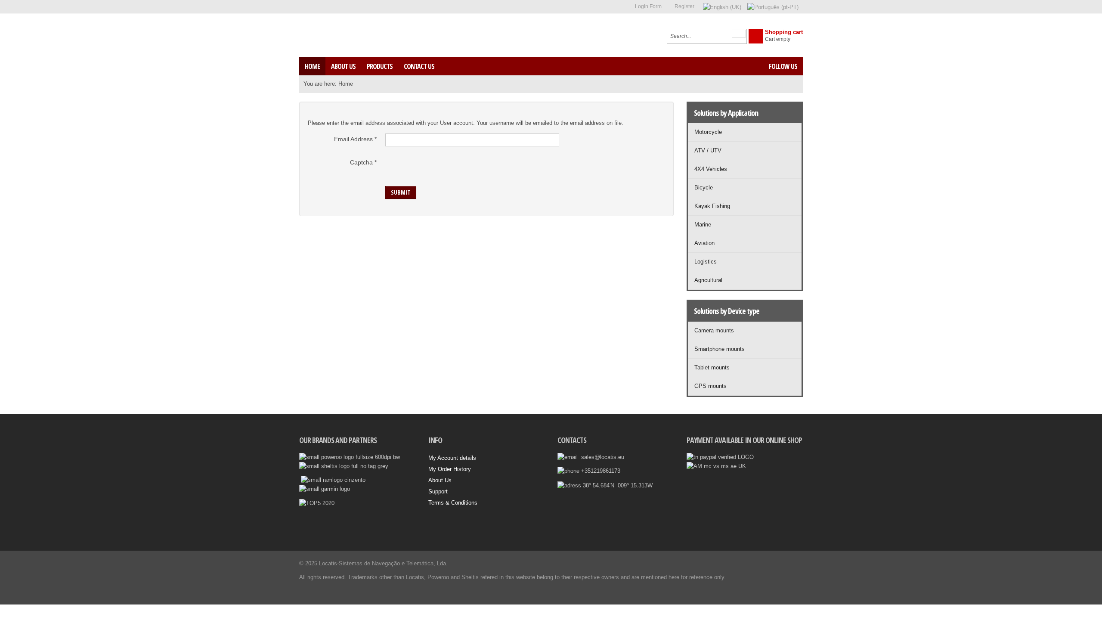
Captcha (363, 162)
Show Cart (756, 36)
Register (684, 6)
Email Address (355, 139)
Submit (401, 192)
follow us (783, 66)
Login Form (648, 6)
